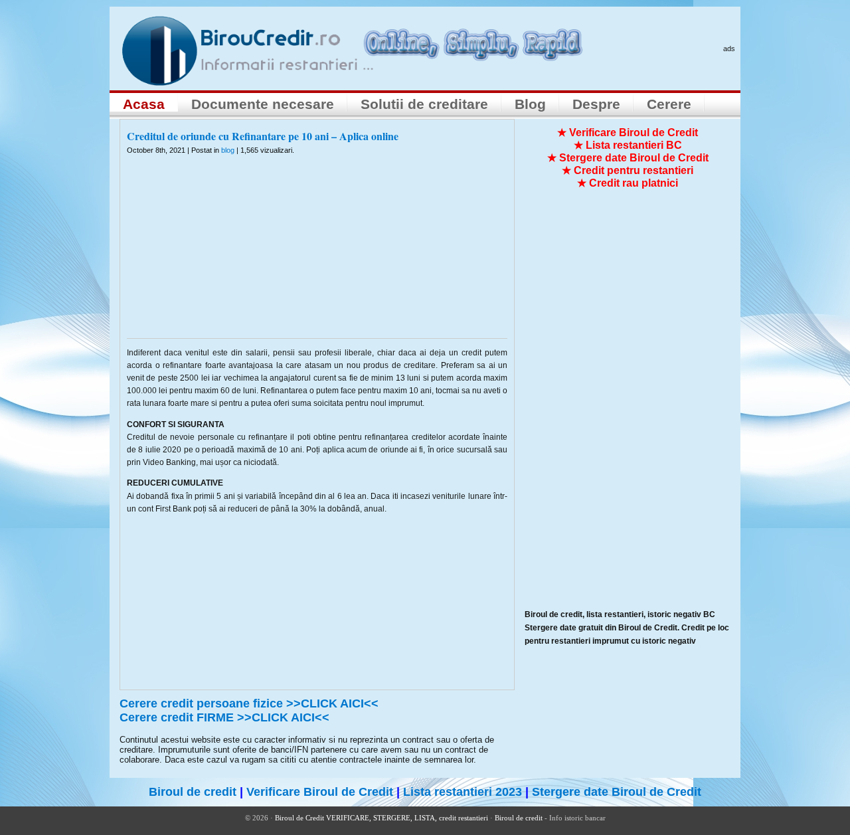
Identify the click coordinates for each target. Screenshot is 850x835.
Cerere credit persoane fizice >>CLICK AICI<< (249, 703)
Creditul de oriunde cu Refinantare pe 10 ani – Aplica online (262, 135)
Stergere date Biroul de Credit (616, 791)
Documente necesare (262, 104)
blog (227, 150)
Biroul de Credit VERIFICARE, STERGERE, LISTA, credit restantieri (381, 818)
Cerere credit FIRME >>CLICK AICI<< (224, 717)
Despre (596, 104)
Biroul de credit (192, 791)
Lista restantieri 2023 (462, 791)
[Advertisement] (317, 255)
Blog (530, 104)
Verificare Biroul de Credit (319, 791)
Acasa (144, 104)
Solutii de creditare (424, 104)
